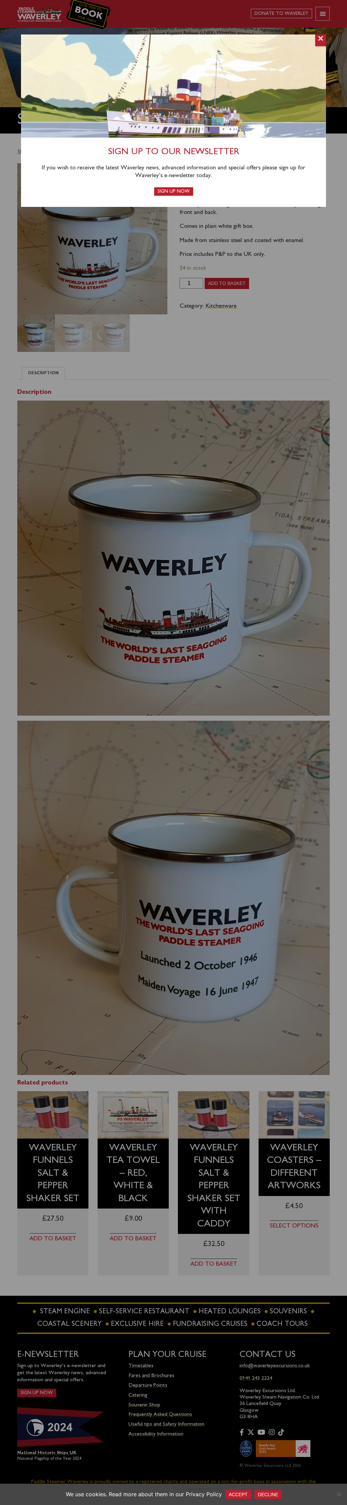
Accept (238, 1494)
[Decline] (338, 1494)
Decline (268, 1494)
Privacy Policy (204, 1494)
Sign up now (174, 191)
